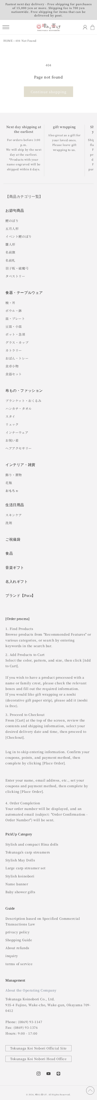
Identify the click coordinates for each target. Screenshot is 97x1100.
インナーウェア (16, 432)
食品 (9, 553)
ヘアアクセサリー (18, 448)
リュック (11, 424)
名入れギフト (16, 581)
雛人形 (10, 244)
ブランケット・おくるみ (23, 400)
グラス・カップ (16, 342)
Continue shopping (48, 91)
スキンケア (13, 515)
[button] (5, 27)
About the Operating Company (30, 990)
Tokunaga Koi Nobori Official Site (38, 1048)
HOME (8, 40)
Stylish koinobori (19, 876)
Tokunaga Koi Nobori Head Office (38, 1058)
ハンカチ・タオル (18, 408)
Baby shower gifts (20, 892)
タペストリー (15, 276)
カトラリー (13, 350)
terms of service (19, 964)
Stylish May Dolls (20, 860)
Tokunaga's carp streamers (27, 852)
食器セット (13, 374)
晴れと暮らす (41, 1094)
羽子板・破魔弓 (16, 268)
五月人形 (11, 228)
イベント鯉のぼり (18, 236)
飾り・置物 (13, 475)
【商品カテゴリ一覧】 (24, 196)
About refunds (17, 947)
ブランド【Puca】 (20, 595)
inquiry (11, 955)
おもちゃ (11, 490)
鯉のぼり (11, 220)
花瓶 (8, 482)
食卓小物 (11, 366)
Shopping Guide (18, 940)
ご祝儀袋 (12, 539)
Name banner (16, 884)
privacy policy (17, 932)
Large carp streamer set (25, 868)
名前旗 (10, 252)
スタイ (10, 416)
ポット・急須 (15, 334)
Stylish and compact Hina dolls (31, 844)
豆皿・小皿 (13, 326)
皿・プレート (15, 318)
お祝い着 (11, 440)
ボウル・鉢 (13, 310)
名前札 (10, 260)
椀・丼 (10, 302)
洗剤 (8, 523)
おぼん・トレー (16, 358)
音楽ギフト (14, 568)
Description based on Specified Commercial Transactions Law (42, 921)
